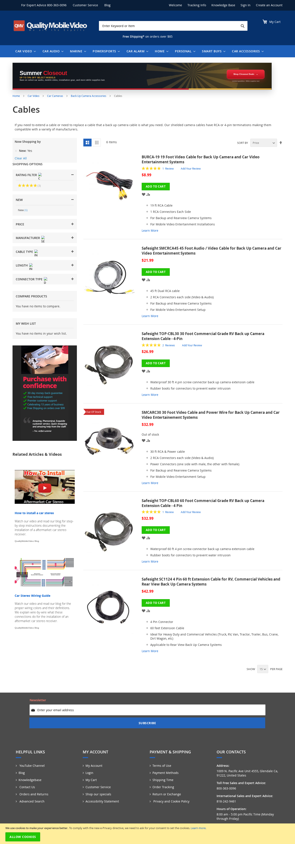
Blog (107, 5)
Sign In (246, 5)
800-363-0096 (57, 5)
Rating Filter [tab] (26, 175)
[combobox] (173, 26)
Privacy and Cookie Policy (170, 801)
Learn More (150, 230)
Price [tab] (20, 224)
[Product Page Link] (112, 195)
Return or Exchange (166, 794)
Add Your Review (191, 168)
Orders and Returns (33, 794)
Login (89, 773)
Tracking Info (196, 5)
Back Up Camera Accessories (89, 96)
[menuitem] (24, 51)
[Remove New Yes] (16, 150)
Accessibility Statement (102, 801)
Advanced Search (31, 801)
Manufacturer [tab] (28, 238)
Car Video (34, 96)
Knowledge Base (223, 5)
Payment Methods (165, 773)
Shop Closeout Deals (243, 74)
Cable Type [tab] (24, 252)
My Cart (91, 780)
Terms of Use (161, 766)
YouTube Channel (32, 766)
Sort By (242, 143)
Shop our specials (98, 794)
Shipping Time (162, 780)
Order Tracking (163, 787)
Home (17, 96)
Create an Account (269, 5)
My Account (94, 766)
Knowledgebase (30, 780)
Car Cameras (55, 96)
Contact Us (27, 787)
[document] (148, 833)
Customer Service (85, 5)
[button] (144, 194)
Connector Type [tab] (29, 279)
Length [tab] (22, 265)
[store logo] (50, 25)
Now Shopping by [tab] (28, 142)
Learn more (198, 828)
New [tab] (19, 200)
